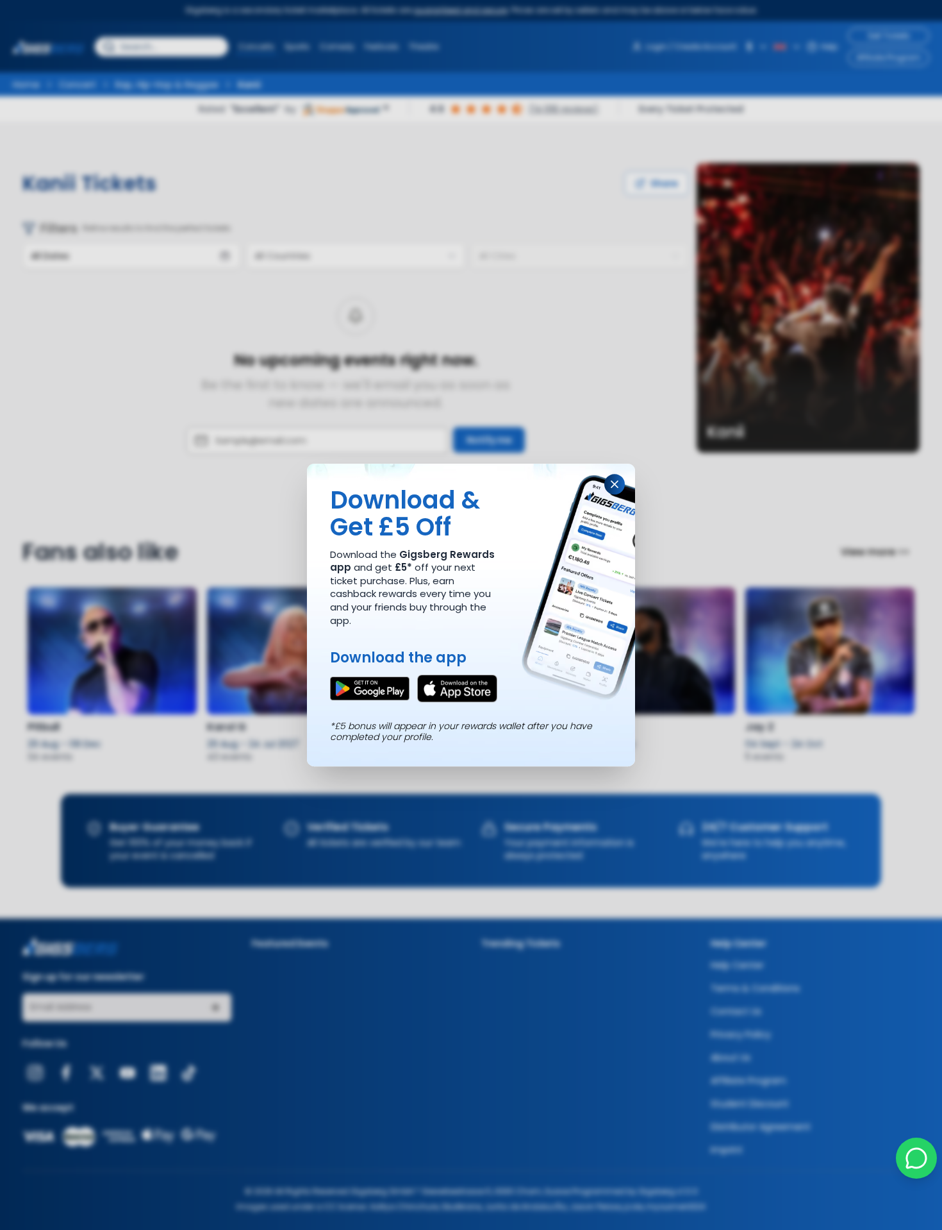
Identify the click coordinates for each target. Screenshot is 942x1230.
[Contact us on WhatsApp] (916, 1158)
